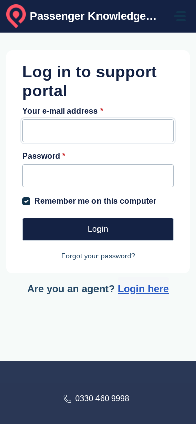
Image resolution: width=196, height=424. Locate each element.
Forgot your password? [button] (98, 256)
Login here (143, 288)
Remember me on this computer (95, 201)
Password (43, 156)
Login (98, 229)
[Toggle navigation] (180, 16)
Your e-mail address (62, 111)
